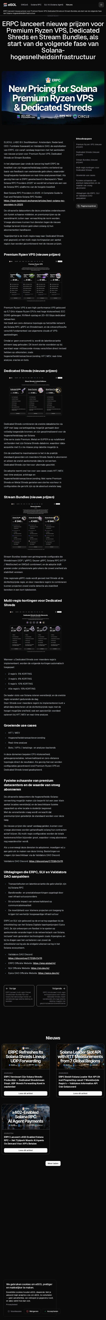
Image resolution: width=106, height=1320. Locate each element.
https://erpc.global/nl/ (44, 963)
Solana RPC (36, 4)
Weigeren (33, 1311)
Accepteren (52, 1311)
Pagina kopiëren (88, 206)
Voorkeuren (16, 1311)
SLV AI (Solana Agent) (53, 4)
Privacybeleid (11, 1304)
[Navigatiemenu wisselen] (101, 4)
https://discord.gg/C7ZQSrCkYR (46, 861)
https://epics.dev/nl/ (48, 973)
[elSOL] (10, 4)
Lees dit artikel (26, 1093)
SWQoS (24, 4)
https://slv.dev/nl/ (40, 968)
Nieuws (69, 4)
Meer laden (53, 1163)
